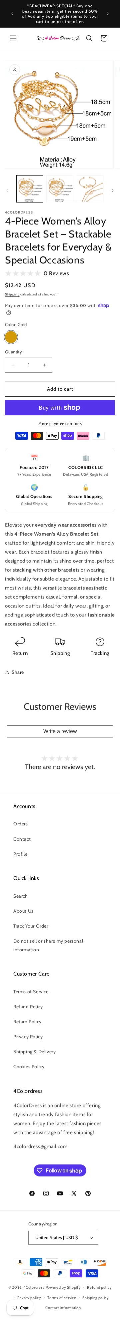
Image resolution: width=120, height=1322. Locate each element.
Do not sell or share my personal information (48, 945)
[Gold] (11, 337)
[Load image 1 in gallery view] (29, 188)
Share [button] (18, 672)
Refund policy (99, 1287)
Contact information (63, 1307)
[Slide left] (7, 190)
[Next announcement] (107, 13)
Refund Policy (28, 1007)
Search (20, 896)
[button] (13, 38)
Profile (20, 854)
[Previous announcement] (12, 13)
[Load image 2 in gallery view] (59, 188)
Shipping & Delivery (34, 1052)
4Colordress (34, 1287)
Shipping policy (95, 1297)
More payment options (60, 423)
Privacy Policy (28, 1037)
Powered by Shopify (63, 1287)
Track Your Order (30, 926)
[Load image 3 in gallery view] (90, 188)
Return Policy (27, 1022)
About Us (23, 911)
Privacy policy (29, 1297)
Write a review (60, 731)
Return (20, 653)
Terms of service (61, 1297)
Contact (22, 839)
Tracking (100, 653)
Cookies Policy (28, 1067)
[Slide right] (112, 190)
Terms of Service (31, 992)
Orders (20, 824)
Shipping (12, 294)
